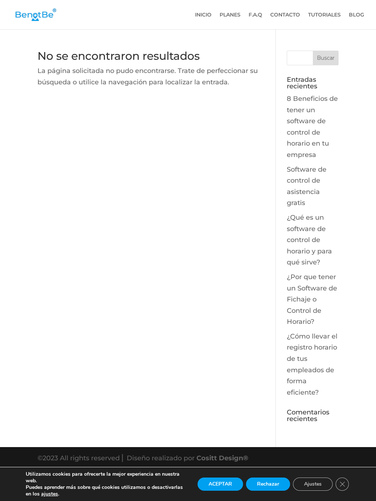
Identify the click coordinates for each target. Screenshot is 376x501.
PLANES (230, 15)
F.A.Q (255, 15)
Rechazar (268, 483)
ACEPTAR (220, 483)
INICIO (203, 15)
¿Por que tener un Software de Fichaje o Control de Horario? (312, 299)
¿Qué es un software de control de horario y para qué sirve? (309, 239)
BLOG (356, 15)
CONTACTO (285, 15)
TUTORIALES (324, 15)
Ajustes (313, 483)
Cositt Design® (222, 458)
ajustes (49, 494)
